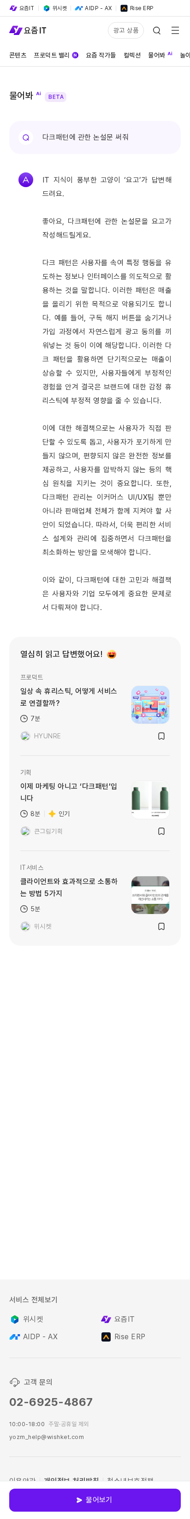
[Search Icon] (156, 30)
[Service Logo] (27, 30)
